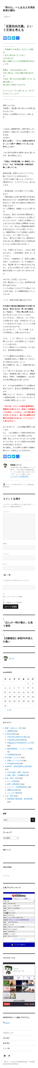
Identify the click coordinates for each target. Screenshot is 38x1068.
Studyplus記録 (13, 763)
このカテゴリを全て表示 (19, 939)
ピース (8, 484)
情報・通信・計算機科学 (16, 775)
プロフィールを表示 (19, 1000)
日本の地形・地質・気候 (16, 772)
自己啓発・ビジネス (12, 757)
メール (6, 554)
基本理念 (6, 1043)
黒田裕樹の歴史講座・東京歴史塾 (20, 799)
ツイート (6, 876)
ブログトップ (8, 1033)
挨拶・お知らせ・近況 (13, 728)
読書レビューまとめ (14, 760)
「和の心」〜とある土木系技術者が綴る (15, 1062)
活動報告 (10, 731)
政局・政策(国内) (13, 784)
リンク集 (6, 1048)
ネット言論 (26, 484)
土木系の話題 (10, 734)
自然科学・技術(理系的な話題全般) (18, 766)
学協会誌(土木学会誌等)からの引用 (20, 743)
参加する (32, 941)
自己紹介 (6, 1038)
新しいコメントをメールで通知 (12, 596)
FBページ (7, 850)
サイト (5, 564)
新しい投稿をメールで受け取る (12, 602)
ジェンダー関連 (13, 793)
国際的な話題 (12, 790)
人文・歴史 (9, 796)
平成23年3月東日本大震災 (17, 737)
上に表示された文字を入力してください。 (17, 580)
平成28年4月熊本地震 (15, 740)
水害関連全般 (12, 754)
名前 (5, 543)
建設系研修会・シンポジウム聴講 (20, 749)
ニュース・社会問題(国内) (17, 787)
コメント (6, 512)
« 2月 (9, 710)
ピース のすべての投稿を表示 (19, 476)
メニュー (7, 16)
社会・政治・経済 (12, 778)
